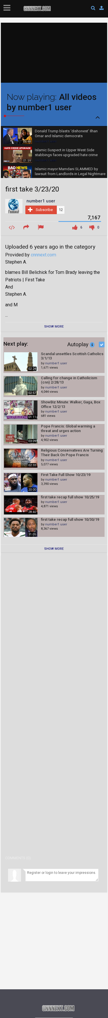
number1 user (46, 141)
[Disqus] (54, 631)
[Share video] (27, 227)
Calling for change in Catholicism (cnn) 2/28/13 (69, 380)
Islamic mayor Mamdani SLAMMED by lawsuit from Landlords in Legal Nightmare (70, 171)
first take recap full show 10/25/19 (70, 497)
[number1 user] (13, 206)
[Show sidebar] (8, 6)
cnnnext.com (43, 255)
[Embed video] (12, 227)
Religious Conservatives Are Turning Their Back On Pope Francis (72, 452)
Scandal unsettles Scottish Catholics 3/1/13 (72, 356)
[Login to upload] (101, 8)
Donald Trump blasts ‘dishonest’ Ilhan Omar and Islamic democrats (66, 133)
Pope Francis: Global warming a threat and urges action (68, 428)
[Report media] (41, 227)
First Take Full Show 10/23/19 (65, 475)
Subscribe (44, 210)
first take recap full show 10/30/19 (70, 519)
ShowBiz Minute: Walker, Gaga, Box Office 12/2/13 (71, 404)
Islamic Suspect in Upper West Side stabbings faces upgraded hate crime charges (66, 153)
